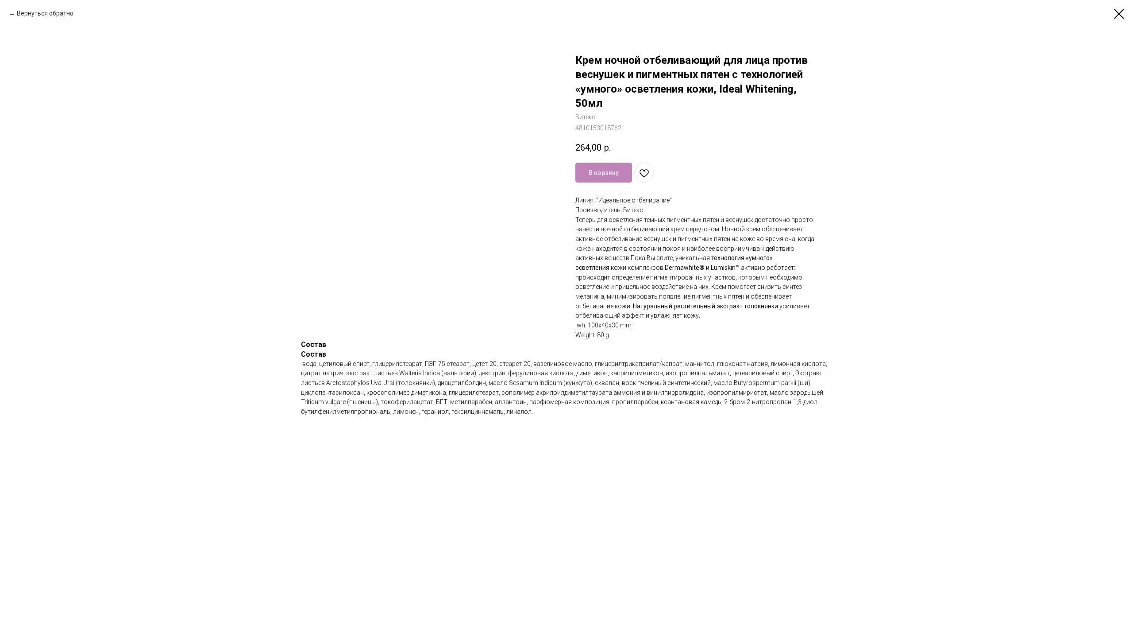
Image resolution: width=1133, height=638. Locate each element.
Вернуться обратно (45, 13)
